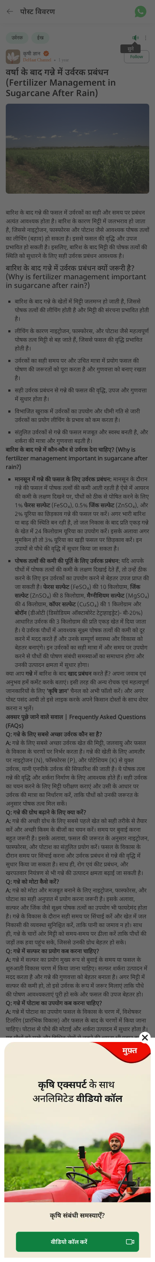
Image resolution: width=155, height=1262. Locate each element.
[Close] (145, 1037)
